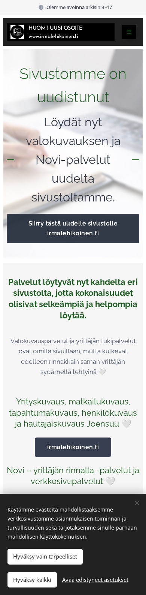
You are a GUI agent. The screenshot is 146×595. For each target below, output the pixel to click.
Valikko (129, 32)
